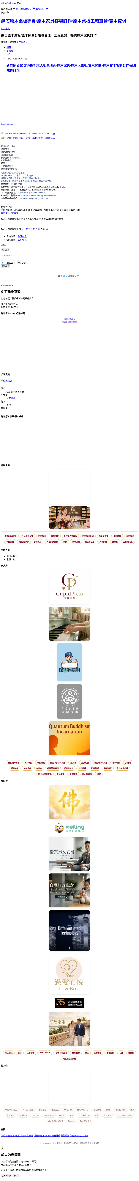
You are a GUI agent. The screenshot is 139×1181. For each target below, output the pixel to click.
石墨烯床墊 (103, 536)
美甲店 (39, 768)
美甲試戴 (103, 542)
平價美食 (73, 774)
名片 (9, 54)
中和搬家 (42, 536)
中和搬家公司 (88, 536)
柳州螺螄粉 (87, 774)
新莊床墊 (68, 1110)
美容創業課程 (52, 542)
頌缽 (65, 542)
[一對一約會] (69, 854)
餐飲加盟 (55, 536)
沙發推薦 (82, 768)
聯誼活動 (41, 763)
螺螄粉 (115, 542)
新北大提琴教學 (45, 774)
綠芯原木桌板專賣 (9, 213)
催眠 (99, 774)
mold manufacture (124, 1115)
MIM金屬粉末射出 (55, 1121)
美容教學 (117, 536)
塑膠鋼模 (95, 768)
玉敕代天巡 (128, 542)
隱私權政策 (84, 1143)
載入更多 (5, 250)
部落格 (10, 51)
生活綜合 (22, 236)
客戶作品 (22, 240)
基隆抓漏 (76, 542)
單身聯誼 (76, 1053)
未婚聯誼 (110, 1053)
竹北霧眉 (28, 1135)
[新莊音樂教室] (69, 624)
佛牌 (132, 1110)
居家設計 (23, 42)
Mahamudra (45, 1052)
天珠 (121, 1053)
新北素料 (108, 1115)
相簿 (9, 47)
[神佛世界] (69, 802)
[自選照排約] (69, 890)
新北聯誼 (60, 774)
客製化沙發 (24, 542)
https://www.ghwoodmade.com (31, 192)
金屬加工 (55, 1110)
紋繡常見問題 (53, 768)
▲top (3, 244)
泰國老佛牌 (49, 1115)
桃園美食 (10, 542)
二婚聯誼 (97, 1053)
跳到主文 (5, 28)
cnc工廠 (35, 1115)
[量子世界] (69, 738)
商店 (20, 1053)
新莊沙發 (97, 1110)
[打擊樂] (69, 828)
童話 (87, 1053)
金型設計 (10, 1115)
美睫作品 (27, 768)
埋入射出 (9, 1053)
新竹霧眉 (5, 1135)
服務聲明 (95, 1143)
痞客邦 (29, 229)
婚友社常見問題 (100, 763)
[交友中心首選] (69, 587)
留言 (35, 229)
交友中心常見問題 (57, 763)
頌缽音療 (116, 763)
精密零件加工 (11, 1110)
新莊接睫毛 (68, 768)
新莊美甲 (14, 768)
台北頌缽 (83, 1135)
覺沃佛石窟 (89, 542)
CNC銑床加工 (28, 1110)
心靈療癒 (30, 1053)
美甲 (71, 1115)
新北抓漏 (23, 1115)
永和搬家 (130, 536)
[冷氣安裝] (69, 662)
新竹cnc (71, 1121)
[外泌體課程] (69, 517)
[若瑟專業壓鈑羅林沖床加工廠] (69, 1003)
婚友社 (73, 763)
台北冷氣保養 (27, 536)
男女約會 (85, 763)
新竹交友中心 (85, 1121)
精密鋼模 (108, 768)
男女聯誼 (28, 763)
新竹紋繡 (65, 1135)
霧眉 (12, 1135)
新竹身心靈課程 (70, 536)
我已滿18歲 (6, 1176)
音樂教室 (42, 1110)
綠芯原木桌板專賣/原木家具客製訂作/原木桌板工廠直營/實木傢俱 (63, 21)
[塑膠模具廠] (69, 930)
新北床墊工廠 (84, 1115)
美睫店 (128, 763)
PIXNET (49, 1143)
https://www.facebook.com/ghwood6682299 (37, 195)
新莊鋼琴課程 (13, 763)
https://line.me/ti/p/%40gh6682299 (33, 198)
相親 (97, 1115)
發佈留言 (5, 266)
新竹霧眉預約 (40, 1135)
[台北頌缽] (69, 701)
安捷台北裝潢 (61, 1053)
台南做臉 (37, 542)
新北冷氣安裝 (82, 1110)
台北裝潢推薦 (122, 768)
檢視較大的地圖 (7, 124)
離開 (15, 1176)
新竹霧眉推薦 (53, 1135)
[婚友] (69, 974)
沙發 (108, 1110)
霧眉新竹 (19, 1135)
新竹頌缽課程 (11, 536)
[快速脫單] (69, 1029)
